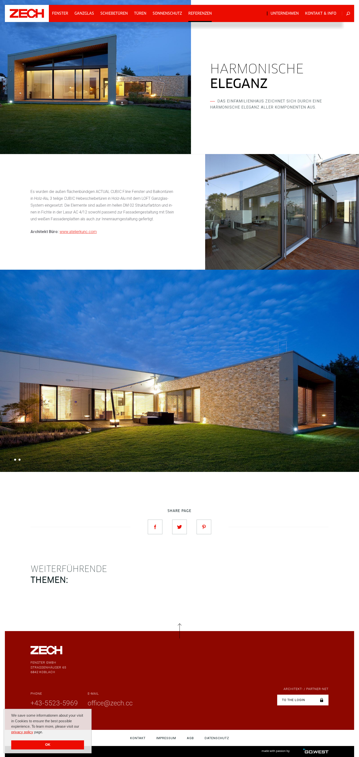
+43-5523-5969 (54, 703)
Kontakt (138, 738)
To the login (293, 700)
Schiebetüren (114, 13)
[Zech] (27, 13)
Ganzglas (84, 13)
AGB (190, 738)
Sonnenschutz (167, 13)
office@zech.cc (110, 703)
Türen (140, 13)
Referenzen (200, 13)
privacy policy (22, 732)
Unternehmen (285, 13)
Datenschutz (217, 738)
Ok (47, 744)
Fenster (60, 13)
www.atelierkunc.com (78, 231)
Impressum (166, 738)
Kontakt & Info (320, 13)
